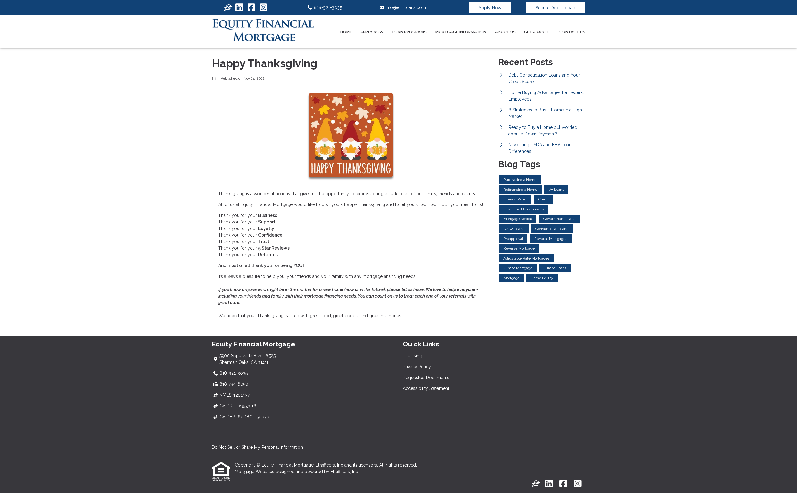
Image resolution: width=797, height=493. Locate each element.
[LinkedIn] (239, 7)
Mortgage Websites (255, 471)
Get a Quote (537, 32)
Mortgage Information (460, 32)
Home (346, 32)
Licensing (412, 355)
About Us (505, 32)
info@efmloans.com (405, 7)
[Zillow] (228, 7)
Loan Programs (409, 32)
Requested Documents (426, 377)
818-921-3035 (327, 7)
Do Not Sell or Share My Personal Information (257, 447)
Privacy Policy (417, 366)
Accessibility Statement (426, 388)
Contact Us (572, 32)
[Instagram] (263, 7)
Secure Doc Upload (555, 7)
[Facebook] (251, 7)
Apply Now (490, 7)
